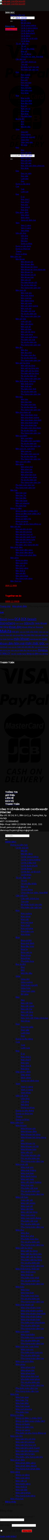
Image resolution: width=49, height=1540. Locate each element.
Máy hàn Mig (21, 498)
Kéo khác (25, 168)
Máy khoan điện (27, 264)
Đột (22, 124)
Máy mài (19, 643)
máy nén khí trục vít (41, 647)
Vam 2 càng (26, 225)
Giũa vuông (26, 134)
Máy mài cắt (21, 290)
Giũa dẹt (24, 131)
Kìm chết (25, 85)
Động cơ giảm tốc (23, 518)
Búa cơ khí (25, 98)
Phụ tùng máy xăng (24, 578)
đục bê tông (43, 654)
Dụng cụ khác (26, 243)
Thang (18, 251)
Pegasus (43, 650)
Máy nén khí (15, 526)
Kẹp (17, 194)
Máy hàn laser (21, 500)
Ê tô (23, 196)
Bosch (3, 619)
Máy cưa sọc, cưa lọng (25, 448)
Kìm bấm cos (26, 90)
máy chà (22, 632)
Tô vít (23, 46)
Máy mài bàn (26, 298)
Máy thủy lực (15, 581)
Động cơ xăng (22, 560)
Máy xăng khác (22, 575)
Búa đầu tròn (26, 103)
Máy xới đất (21, 573)
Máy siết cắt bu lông (30, 370)
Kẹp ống (24, 209)
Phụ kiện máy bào (28, 404)
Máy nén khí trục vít (24, 534)
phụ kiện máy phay (29, 477)
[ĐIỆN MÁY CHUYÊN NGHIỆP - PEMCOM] (12, 2)
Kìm (17, 72)
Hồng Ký (29, 623)
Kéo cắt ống (26, 160)
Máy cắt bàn (21, 318)
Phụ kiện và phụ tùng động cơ (28, 524)
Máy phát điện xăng (24, 550)
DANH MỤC (10, 12)
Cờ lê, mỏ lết (21, 17)
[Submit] (11, 21)
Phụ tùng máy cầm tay (31, 287)
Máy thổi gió (26, 386)
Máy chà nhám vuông (30, 417)
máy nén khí (12, 647)
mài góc (15, 631)
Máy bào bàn (26, 402)
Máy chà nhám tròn (29, 414)
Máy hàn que (21, 492)
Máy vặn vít (26, 279)
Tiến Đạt (13, 654)
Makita (5, 630)
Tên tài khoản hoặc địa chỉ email (17, 1516)
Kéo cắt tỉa (26, 157)
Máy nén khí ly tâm (24, 542)
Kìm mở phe (26, 87)
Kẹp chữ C (25, 199)
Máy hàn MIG (26, 635)
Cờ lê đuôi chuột (28, 33)
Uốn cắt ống (21, 233)
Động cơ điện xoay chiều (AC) (28, 513)
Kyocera (39, 627)
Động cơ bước (22, 516)
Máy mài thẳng (27, 295)
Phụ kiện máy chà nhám (31, 427)
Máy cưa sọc (26, 451)
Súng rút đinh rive (28, 220)
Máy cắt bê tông (28, 331)
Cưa (17, 186)
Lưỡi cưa (24, 191)
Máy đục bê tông (32, 650)
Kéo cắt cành (26, 155)
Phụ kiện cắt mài (28, 311)
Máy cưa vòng (27, 334)
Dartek (11, 619)
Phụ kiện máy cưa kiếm (30, 440)
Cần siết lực (21, 59)
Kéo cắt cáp (26, 163)
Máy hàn (14, 490)
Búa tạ (24, 106)
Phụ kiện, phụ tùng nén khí (27, 544)
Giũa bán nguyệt (28, 137)
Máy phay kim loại (28, 474)
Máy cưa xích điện (23, 461)
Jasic (37, 623)
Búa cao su (25, 108)
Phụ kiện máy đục (28, 355)
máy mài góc (35, 643)
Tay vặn (24, 64)
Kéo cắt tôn (26, 152)
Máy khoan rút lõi (28, 274)
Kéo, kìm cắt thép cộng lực (32, 165)
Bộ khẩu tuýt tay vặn (30, 67)
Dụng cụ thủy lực (23, 248)
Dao (17, 170)
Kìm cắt (24, 80)
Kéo (17, 147)
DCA (17, 619)
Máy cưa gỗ (26, 326)
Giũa (17, 129)
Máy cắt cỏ (20, 565)
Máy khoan (20, 259)
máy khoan (22, 638)
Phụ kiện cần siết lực (29, 69)
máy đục (23, 650)
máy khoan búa (36, 639)
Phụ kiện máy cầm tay (25, 485)
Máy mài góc (26, 292)
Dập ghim (25, 215)
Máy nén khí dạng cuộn (25, 539)
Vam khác (25, 230)
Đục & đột (20, 118)
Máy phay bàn (27, 472)
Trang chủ (5, 606)
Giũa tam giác (27, 142)
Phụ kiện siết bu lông (30, 373)
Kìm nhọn (25, 77)
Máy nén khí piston (24, 531)
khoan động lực (28, 627)
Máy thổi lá (20, 570)
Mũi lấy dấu (25, 126)
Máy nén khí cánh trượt (26, 537)
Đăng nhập (27, 1531)
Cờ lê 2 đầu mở (27, 30)
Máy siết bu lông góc (30, 368)
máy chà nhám (32, 631)
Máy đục (19, 347)
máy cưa (42, 632)
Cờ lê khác (25, 41)
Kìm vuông (25, 74)
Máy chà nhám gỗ (23, 412)
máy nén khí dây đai (25, 646)
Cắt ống (24, 238)
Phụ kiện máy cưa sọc (30, 453)
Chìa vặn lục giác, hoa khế (32, 56)
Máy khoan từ (27, 272)
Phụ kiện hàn (21, 505)
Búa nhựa (25, 111)
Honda (21, 623)
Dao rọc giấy (26, 173)
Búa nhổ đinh (26, 100)
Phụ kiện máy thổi (28, 389)
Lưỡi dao (24, 178)
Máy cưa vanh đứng (29, 337)
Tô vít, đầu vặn (22, 43)
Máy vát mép (26, 303)
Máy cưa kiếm (21, 435)
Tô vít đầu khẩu (27, 48)
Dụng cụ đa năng (23, 183)
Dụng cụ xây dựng (23, 246)
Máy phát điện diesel (24, 552)
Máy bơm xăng (22, 568)
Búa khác (25, 113)
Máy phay (20, 464)
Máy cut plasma (22, 503)
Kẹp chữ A (25, 207)
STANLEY (5, 653)
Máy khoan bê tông (29, 266)
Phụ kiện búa (26, 116)
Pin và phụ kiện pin (29, 285)
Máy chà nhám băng (29, 422)
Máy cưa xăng (21, 562)
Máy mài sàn (26, 308)
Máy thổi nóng (27, 383)
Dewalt (31, 619)
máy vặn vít (15, 650)
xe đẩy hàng (21, 654)
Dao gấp (24, 176)
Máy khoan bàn (27, 277)
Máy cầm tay (15, 256)
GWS (17, 623)
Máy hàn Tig (21, 495)
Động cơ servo (22, 521)
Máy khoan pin (27, 261)
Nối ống (24, 241)
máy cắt (9, 635)
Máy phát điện (16, 547)
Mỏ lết (23, 20)
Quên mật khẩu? (8, 1536)
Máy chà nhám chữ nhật (31, 420)
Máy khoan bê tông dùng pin (33, 269)
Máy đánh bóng (27, 300)
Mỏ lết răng (26, 22)
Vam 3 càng (26, 228)
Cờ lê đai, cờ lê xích (29, 38)
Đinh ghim (25, 217)
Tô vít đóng (26, 54)
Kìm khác (25, 93)
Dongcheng (7, 623)
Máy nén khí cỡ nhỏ (24, 529)
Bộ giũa (24, 144)
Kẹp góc (24, 204)
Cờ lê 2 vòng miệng (29, 28)
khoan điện (15, 626)
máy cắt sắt (26, 321)
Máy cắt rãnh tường (29, 305)
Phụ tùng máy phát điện (26, 555)
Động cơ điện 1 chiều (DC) (27, 511)
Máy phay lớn (26, 469)
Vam (17, 222)
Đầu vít (24, 51)
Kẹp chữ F (25, 202)
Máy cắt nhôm (27, 324)
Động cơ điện (16, 508)
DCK (24, 619)
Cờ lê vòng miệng (28, 25)
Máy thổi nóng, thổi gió (26, 381)
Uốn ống (24, 235)
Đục (22, 121)
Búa (17, 95)
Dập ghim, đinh (22, 212)
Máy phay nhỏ (27, 466)
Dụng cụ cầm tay (17, 15)
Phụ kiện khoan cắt (29, 282)
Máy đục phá (26, 352)
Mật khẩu (5, 1525)
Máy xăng (14, 557)
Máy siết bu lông (23, 363)
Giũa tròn (25, 139)
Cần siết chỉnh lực (28, 61)
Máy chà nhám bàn (29, 425)
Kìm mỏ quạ (26, 82)
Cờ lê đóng (25, 35)
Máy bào (19, 396)
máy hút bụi (8, 639)
